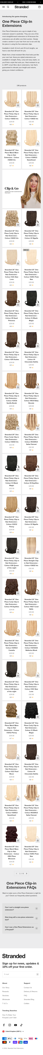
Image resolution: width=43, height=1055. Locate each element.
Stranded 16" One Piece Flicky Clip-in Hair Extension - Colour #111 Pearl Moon (11, 769)
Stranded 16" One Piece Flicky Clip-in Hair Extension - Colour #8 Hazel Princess (11, 315)
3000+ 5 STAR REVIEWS (28, 2)
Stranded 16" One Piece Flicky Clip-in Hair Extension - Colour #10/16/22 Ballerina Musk (31, 645)
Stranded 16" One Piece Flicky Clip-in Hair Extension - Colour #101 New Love (11, 274)
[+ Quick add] (18, 105)
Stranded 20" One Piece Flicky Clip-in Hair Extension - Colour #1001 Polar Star (31, 851)
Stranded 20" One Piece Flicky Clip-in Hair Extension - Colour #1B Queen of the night (11, 563)
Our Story (5, 987)
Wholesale (6, 999)
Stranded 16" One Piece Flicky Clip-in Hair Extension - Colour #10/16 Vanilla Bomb (11, 398)
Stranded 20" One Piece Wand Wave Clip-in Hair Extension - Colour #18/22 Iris (11, 155)
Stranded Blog (29, 999)
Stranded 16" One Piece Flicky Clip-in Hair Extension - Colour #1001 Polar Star (31, 274)
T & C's (5, 1003)
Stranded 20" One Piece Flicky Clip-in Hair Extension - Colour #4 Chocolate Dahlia (31, 769)
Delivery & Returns (30, 991)
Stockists (5, 995)
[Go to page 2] (26, 873)
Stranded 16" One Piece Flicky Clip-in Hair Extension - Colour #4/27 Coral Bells (31, 604)
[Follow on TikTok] (21, 1025)
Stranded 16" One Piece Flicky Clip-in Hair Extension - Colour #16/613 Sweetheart (31, 155)
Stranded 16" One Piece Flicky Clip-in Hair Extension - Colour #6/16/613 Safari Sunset (31, 810)
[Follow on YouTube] (15, 1025)
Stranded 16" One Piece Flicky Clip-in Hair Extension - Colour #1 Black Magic (31, 315)
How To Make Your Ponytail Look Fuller (9, 1016)
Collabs (26, 1003)
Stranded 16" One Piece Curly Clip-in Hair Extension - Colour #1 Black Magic (31, 728)
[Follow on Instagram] (9, 1025)
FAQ (25, 995)
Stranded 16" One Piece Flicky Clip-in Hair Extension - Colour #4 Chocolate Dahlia (31, 357)
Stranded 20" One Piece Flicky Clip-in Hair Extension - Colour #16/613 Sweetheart (11, 810)
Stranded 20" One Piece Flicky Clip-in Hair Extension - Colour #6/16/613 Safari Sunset (31, 439)
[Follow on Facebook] (3, 1025)
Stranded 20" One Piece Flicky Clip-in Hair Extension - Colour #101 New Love (31, 686)
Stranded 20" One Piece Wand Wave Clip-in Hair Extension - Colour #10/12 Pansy (11, 728)
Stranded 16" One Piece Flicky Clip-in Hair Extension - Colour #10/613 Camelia (11, 645)
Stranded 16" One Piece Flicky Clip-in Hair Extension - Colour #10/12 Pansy (11, 522)
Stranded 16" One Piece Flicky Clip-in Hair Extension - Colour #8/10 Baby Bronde (31, 398)
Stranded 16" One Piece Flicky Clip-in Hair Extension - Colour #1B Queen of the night (11, 686)
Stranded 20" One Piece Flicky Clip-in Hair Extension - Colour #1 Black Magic (11, 480)
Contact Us (28, 987)
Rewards (5, 991)
